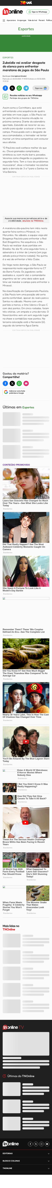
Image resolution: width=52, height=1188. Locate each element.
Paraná (42, 20)
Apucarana (11, 20)
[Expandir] (48, 1168)
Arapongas (21, 20)
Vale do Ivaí (32, 20)
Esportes (26, 29)
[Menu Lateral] (4, 21)
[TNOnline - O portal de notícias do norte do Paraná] (13, 12)
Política (49, 20)
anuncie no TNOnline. (33, 220)
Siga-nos (38, 88)
